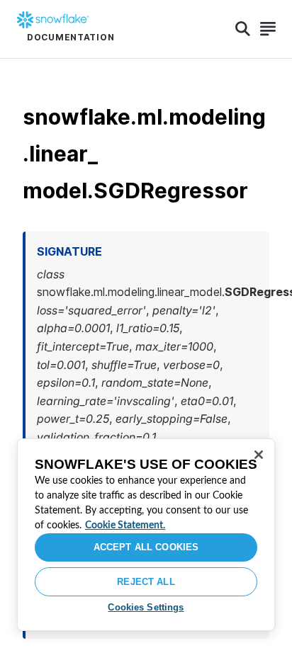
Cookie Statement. (125, 525)
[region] (146, 534)
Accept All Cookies (146, 547)
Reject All (145, 581)
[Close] (258, 454)
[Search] (242, 29)
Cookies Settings (146, 607)
